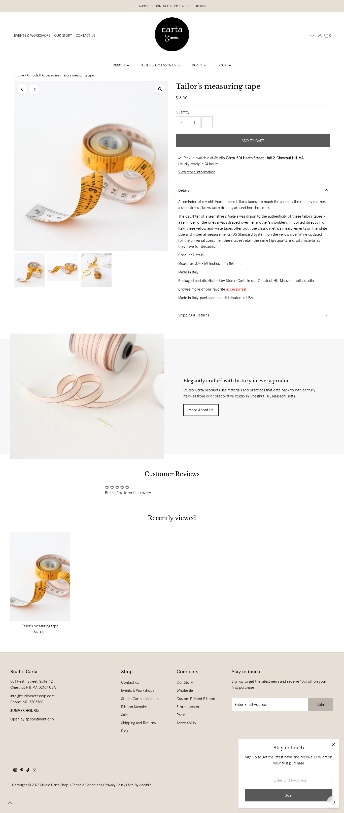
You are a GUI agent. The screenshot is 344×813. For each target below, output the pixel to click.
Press (181, 714)
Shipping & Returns (193, 315)
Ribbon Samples (134, 706)
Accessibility (186, 722)
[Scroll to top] (10, 803)
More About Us (201, 410)
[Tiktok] (27, 770)
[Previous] (22, 89)
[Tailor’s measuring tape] (40, 576)
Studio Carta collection (140, 698)
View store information (196, 172)
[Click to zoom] (160, 89)
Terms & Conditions (87, 785)
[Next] (34, 89)
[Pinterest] (21, 770)
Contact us (130, 682)
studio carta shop (54, 785)
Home (19, 75)
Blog (124, 730)
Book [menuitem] (223, 65)
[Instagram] (15, 770)
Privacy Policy (115, 785)
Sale (124, 714)
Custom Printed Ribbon (196, 698)
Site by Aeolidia (139, 785)
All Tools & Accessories (43, 75)
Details (183, 190)
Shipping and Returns (138, 722)
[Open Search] (312, 35)
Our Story (185, 682)
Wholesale (185, 690)
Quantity (182, 112)
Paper (197, 65)
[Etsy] (34, 770)
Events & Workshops (137, 690)
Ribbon (119, 65)
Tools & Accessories (158, 65)
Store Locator (188, 706)
